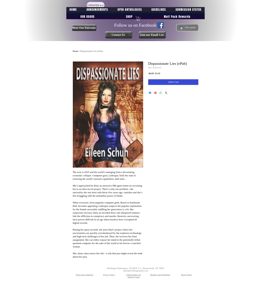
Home (75, 51)
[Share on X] (166, 93)
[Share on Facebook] (150, 93)
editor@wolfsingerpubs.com (135, 271)
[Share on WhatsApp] (160, 93)
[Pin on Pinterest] (155, 93)
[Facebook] (160, 25)
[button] (138, 18)
